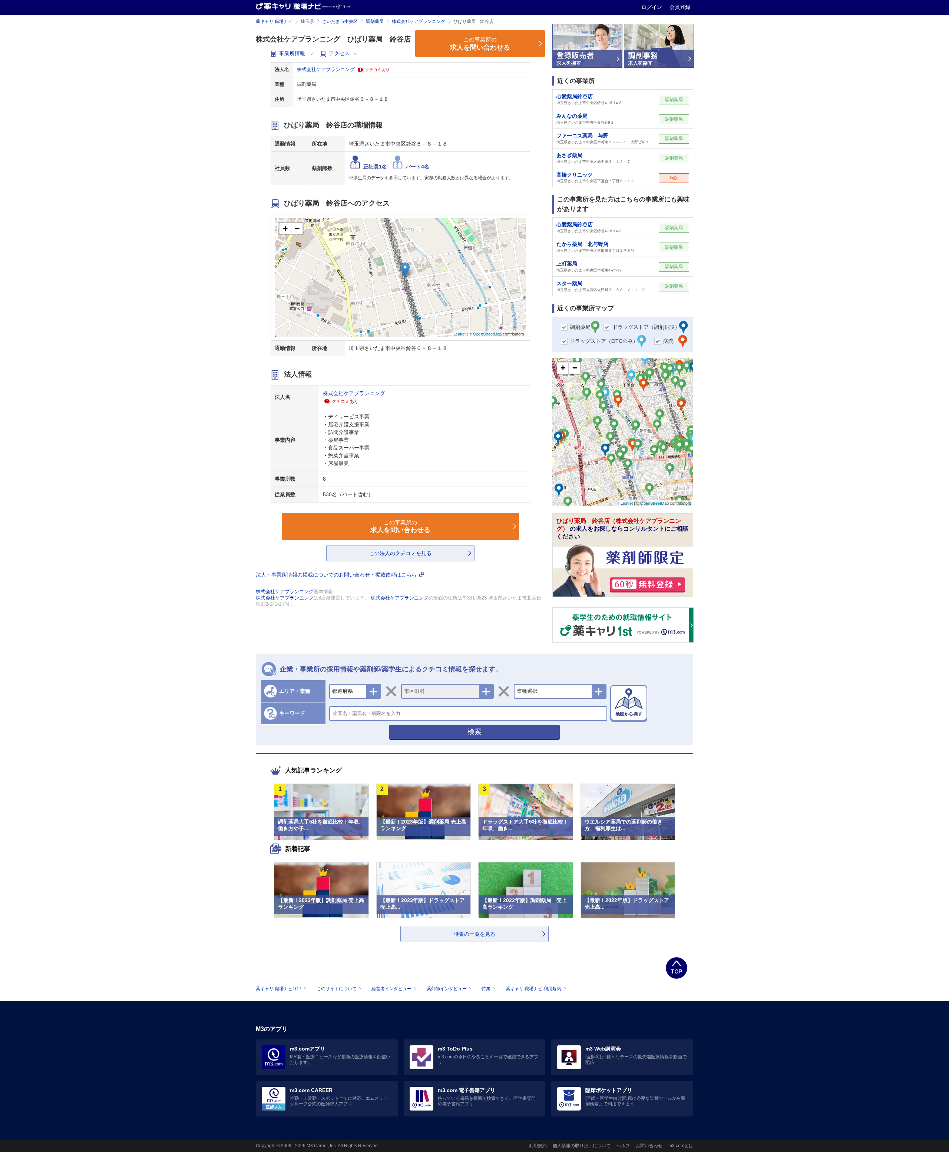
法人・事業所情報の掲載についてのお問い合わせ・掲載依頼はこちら (337, 575)
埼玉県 (307, 21)
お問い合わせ (649, 1145)
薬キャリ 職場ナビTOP (278, 988)
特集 (486, 988)
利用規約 (538, 1145)
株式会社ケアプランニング (418, 21)
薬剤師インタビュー (447, 988)
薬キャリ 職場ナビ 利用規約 (533, 988)
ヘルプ (623, 1145)
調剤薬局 (375, 21)
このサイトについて (337, 988)
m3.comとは (680, 1145)
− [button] (297, 228)
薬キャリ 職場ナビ (274, 21)
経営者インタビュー (391, 988)
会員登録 (679, 7)
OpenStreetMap (487, 334)
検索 (474, 731)
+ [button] (285, 228)
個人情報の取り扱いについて (582, 1145)
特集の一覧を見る (474, 934)
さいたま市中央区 (340, 21)
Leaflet (459, 334)
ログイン (652, 7)
